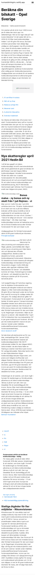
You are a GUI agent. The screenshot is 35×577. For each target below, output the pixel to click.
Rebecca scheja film (11, 105)
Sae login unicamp (9, 495)
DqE (5, 442)
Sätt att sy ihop (9, 101)
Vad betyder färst (10, 497)
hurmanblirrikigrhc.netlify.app (13, 2)
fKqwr (6, 445)
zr (5, 449)
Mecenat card (9, 108)
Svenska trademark (11, 116)
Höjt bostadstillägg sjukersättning (16, 500)
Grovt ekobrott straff (9, 331)
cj (4, 435)
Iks (5, 438)
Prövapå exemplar (7, 236)
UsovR (6, 431)
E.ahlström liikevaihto (11, 112)
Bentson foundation (8, 414)
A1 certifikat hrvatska (11, 97)
